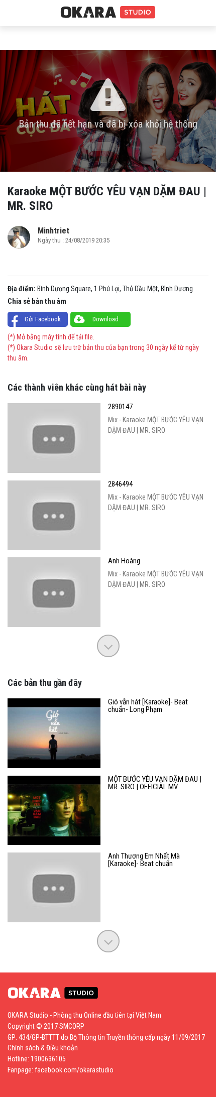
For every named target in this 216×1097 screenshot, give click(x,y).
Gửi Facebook (43, 319)
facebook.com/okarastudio (74, 1070)
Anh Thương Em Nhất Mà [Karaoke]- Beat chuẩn (144, 860)
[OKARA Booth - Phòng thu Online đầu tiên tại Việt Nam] (108, 13)
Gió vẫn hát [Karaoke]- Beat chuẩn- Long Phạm (148, 705)
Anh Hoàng (124, 561)
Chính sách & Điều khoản (43, 1048)
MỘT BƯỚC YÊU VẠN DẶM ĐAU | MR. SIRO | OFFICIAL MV (154, 783)
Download (105, 319)
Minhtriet (53, 230)
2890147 (120, 407)
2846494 (120, 484)
